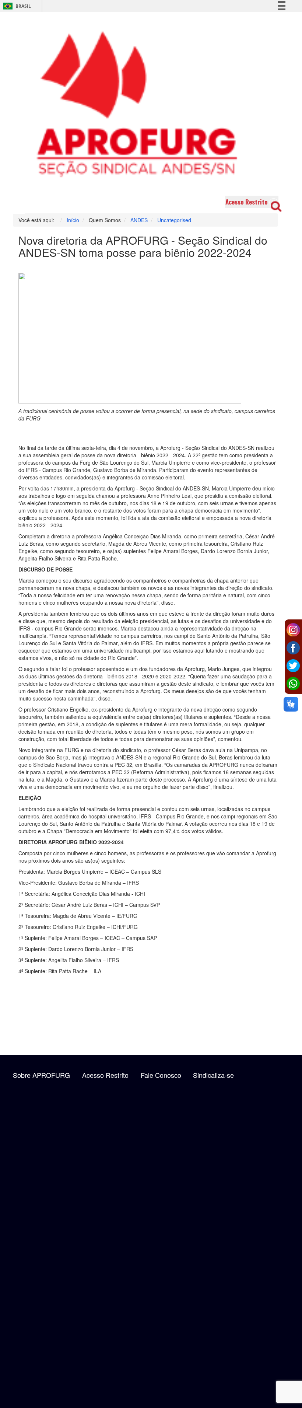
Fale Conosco (161, 1075)
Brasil (15, 6)
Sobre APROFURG (41, 1075)
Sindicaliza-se (213, 1075)
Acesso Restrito (246, 201)
